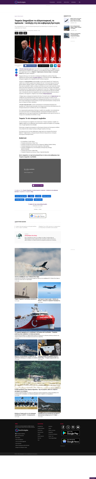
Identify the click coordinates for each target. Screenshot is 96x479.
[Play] (16, 33)
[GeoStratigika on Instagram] (73, 427)
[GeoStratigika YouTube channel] (78, 427)
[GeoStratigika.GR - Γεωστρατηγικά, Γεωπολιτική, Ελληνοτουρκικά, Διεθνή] (20, 2)
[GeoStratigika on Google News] (70, 441)
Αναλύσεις (50, 426)
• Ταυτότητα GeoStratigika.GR (20, 441)
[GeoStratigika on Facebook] (63, 427)
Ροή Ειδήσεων (52, 2)
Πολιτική (39, 438)
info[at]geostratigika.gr (21, 433)
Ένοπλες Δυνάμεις (41, 428)
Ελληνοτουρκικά (20, 16)
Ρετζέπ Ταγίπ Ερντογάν (21, 196)
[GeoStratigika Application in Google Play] (70, 433)
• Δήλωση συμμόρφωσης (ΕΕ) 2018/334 (22, 445)
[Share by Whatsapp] (51, 65)
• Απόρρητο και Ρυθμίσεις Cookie (21, 447)
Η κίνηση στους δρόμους (52, 434)
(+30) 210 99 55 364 (20, 435)
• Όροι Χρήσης (17, 437)
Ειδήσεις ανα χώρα (51, 430)
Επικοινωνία (73, 2)
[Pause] (21, 33)
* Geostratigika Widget (52, 438)
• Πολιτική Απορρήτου (19, 439)
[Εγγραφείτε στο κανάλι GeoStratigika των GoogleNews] (38, 215)
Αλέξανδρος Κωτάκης (31, 235)
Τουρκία (31, 196)
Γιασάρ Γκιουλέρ (38, 199)
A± (16, 75)
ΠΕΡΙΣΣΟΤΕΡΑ (66, 2)
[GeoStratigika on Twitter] (68, 427)
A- (16, 72)
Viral (38, 440)
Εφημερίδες (50, 432)
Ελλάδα (38, 196)
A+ (16, 69)
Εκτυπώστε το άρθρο (39, 185)
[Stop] (25, 33)
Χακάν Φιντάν (29, 199)
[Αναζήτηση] (80, 2)
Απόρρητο (93, 478)
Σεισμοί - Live (50, 436)
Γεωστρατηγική (40, 432)
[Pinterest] (59, 65)
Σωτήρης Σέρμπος (20, 199)
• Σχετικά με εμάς (18, 443)
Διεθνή (39, 434)
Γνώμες (49, 428)
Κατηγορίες (59, 2)
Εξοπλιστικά (40, 430)
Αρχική (16, 16)
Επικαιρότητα (40, 426)
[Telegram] (55, 65)
